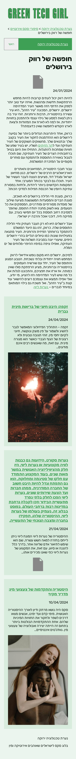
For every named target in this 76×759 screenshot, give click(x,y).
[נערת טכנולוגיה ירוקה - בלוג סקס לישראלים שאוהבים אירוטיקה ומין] (38, 17)
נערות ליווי (41, 287)
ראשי (11, 44)
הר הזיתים (45, 145)
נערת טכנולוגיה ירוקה (53, 44)
